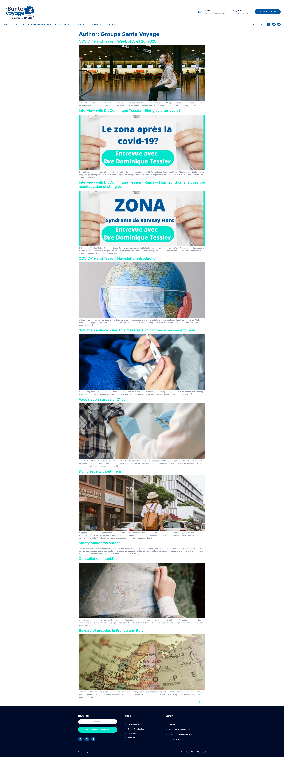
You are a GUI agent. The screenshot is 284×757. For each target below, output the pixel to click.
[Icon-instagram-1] (274, 24)
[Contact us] (200, 11)
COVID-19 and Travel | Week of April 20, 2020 (117, 41)
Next (202, 702)
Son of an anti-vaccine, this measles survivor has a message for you (137, 330)
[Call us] (235, 11)
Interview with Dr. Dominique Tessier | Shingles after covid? (129, 110)
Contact (111, 24)
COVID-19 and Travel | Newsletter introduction (118, 258)
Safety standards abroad (100, 543)
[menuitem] (257, 24)
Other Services (62, 24)
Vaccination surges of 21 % (102, 399)
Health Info (97, 24)
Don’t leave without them (100, 471)
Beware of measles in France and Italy (111, 630)
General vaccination (38, 24)
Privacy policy (83, 752)
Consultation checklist (98, 558)
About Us (81, 24)
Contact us (208, 10)
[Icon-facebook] (268, 24)
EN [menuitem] (253, 24)
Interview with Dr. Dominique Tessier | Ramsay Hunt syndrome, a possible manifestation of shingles (142, 184)
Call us (241, 10)
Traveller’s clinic (13, 24)
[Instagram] (87, 739)
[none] (257, 24)
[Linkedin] (279, 24)
